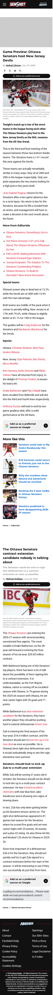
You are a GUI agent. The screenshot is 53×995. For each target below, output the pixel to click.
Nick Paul (38, 347)
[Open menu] (4, 4)
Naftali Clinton (13, 65)
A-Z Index (37, 956)
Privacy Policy (10, 946)
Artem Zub (41, 724)
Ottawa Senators (17, 632)
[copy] (20, 71)
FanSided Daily (10, 940)
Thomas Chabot (27, 379)
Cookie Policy (9, 951)
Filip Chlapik (33, 390)
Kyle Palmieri (24, 359)
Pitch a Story (39, 940)
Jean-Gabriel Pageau (14, 192)
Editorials (15, 525)
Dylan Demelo (26, 370)
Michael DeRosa (14, 579)
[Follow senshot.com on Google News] (46, 426)
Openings (37, 930)
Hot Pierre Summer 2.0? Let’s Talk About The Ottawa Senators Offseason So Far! (28, 245)
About (5, 930)
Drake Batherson (12, 390)
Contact (6, 935)
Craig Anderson (32, 325)
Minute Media (17, 973)
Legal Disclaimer (41, 951)
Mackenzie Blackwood (31, 329)
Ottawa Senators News (21, 907)
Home (5, 525)
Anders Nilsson (11, 352)
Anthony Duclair (12, 406)
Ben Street (39, 359)
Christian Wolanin (22, 347)
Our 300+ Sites (40, 935)
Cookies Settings (11, 965)
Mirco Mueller (10, 363)
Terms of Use (39, 946)
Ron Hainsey (10, 370)
